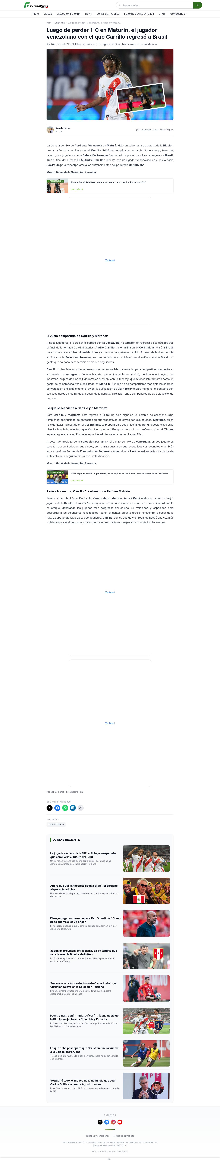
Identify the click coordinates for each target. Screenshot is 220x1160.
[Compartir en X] (50, 808)
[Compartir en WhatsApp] (65, 808)
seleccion (60, 22)
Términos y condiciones (97, 1136)
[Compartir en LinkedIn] (73, 808)
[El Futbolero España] (36, 5)
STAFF (162, 14)
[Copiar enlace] (81, 808)
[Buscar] (197, 5)
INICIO (35, 14)
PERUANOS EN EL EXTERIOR (139, 14)
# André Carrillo (56, 824)
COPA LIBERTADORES (108, 14)
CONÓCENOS (177, 14)
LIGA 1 (88, 14)
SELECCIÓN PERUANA (68, 14)
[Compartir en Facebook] (57, 808)
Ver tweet (110, 260)
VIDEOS (48, 14)
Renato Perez (63, 128)
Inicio (49, 22)
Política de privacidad (123, 1136)
